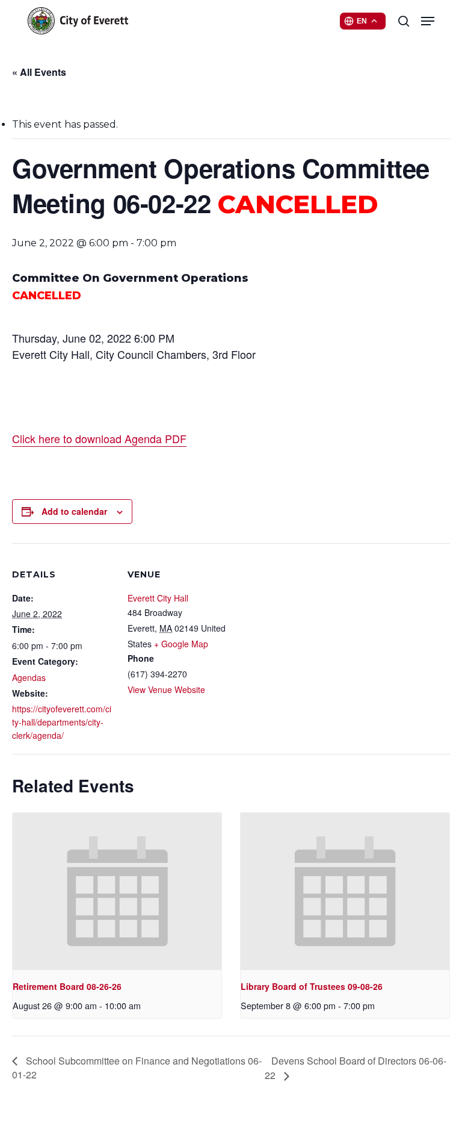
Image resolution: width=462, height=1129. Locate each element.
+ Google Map (181, 644)
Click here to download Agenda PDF (99, 438)
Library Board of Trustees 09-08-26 (312, 986)
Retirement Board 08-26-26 (67, 986)
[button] (427, 21)
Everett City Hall (158, 598)
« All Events (39, 72)
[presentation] (117, 891)
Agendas (29, 677)
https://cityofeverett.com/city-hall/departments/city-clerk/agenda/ (61, 722)
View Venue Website (166, 689)
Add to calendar (74, 511)
